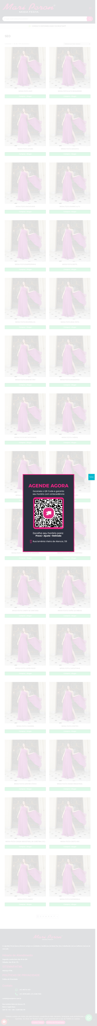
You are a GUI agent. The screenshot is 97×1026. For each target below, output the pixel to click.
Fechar (91, 477)
